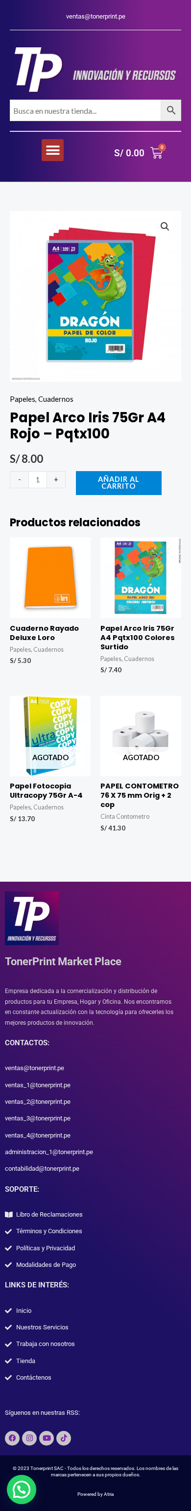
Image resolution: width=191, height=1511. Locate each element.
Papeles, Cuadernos (41, 399)
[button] (53, 150)
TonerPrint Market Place (63, 961)
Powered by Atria (95, 1494)
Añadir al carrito (119, 483)
